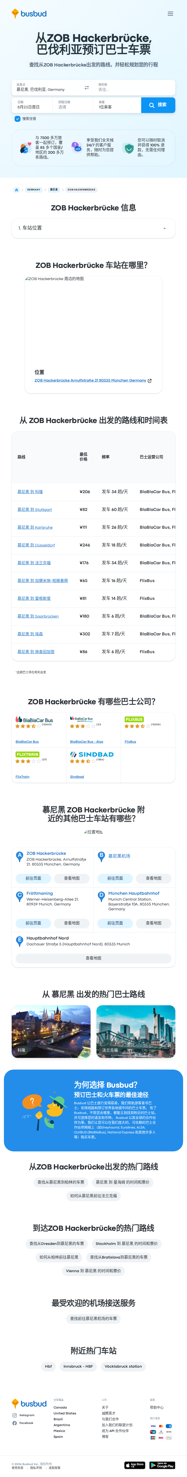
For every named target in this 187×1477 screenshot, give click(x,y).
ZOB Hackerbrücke (46, 854)
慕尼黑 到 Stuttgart (35, 510)
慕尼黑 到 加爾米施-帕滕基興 (43, 581)
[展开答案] (164, 228)
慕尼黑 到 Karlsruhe (35, 527)
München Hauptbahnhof (133, 893)
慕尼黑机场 (119, 856)
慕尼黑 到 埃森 (30, 634)
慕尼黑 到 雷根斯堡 (34, 599)
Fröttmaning (40, 893)
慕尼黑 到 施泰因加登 (36, 652)
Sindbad (77, 776)
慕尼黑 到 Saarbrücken (38, 616)
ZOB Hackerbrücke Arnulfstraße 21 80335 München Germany (90, 380)
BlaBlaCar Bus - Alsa (86, 741)
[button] (86, 87)
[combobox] (46, 87)
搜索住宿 (29, 118)
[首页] (16, 190)
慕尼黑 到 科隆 (30, 492)
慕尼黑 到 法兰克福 (34, 563)
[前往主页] (29, 14)
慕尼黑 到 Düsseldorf (36, 545)
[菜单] (170, 13)
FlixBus (130, 741)
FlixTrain (22, 776)
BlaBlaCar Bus (27, 741)
